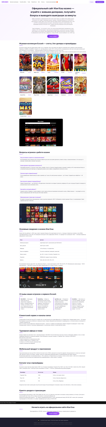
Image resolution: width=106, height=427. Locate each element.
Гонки (29, 1)
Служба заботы (23, 1)
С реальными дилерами (51, 1)
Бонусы (43, 1)
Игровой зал (34, 1)
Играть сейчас (53, 36)
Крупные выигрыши (14, 1)
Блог (39, 1)
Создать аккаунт (53, 413)
